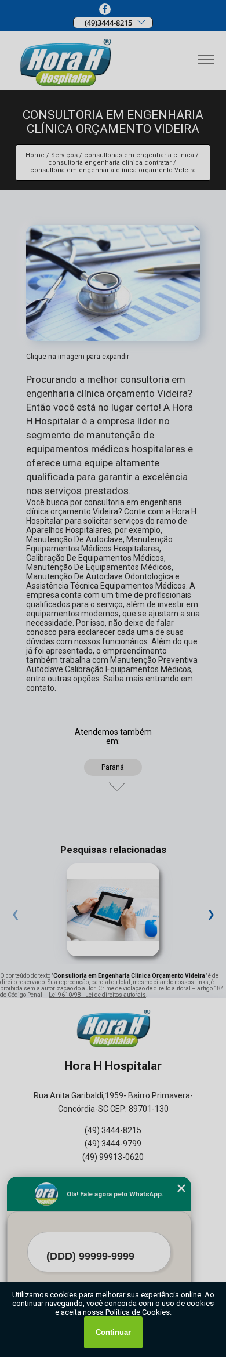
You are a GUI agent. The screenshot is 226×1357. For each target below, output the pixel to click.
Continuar (113, 1332)
